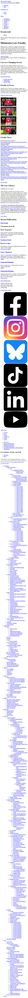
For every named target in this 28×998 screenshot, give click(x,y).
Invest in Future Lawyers (16, 969)
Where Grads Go (11, 677)
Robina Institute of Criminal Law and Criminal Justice (18, 590)
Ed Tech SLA (16, 900)
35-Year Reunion (17, 932)
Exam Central (16, 734)
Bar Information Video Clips (20, 744)
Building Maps (16, 873)
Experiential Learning (12, 564)
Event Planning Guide (21, 752)
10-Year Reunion (17, 925)
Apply (5, 13)
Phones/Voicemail (17, 866)
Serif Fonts (15, 852)
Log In (5, 439)
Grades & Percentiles (15, 692)
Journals (9, 621)
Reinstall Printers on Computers (21, 775)
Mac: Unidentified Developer (22, 787)
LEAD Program (17, 482)
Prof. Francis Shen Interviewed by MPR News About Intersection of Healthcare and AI (14, 158)
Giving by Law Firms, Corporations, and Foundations (17, 982)
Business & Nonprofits (12, 701)
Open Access (4, 237)
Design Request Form (18, 838)
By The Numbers (11, 652)
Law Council (13, 745)
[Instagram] (15, 339)
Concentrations (10, 599)
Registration (13, 720)
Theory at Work (4, 56)
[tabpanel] (14, 102)
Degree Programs (11, 467)
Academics (6, 18)
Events (5, 435)
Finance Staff (16, 876)
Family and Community (13, 703)
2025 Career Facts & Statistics (17, 678)
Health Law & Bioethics (16, 609)
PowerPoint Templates (18, 851)
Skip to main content (6, 1)
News (5, 434)
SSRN (9, 249)
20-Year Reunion (17, 928)
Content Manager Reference (20, 887)
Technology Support (15, 762)
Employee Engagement (18, 882)
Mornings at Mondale (18, 912)
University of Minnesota (15, 459)
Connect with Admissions (16, 633)
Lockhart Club (10, 953)
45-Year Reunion (17, 934)
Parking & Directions (9, 443)
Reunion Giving (11, 947)
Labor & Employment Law (16, 617)
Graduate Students (14, 557)
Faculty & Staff (10, 800)
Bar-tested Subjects (17, 742)
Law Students (10, 669)
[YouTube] (15, 427)
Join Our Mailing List (18, 514)
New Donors (13, 978)
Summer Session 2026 (15, 563)
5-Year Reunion (17, 923)
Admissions (6, 20)
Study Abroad (10, 619)
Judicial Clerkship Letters (19, 834)
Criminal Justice (14, 605)
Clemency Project (14, 575)
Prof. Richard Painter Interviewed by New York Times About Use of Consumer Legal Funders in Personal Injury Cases (14, 163)
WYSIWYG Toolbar (21, 896)
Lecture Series (10, 624)
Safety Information (17, 868)
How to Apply (16, 513)
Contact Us (6, 436)
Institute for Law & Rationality (17, 581)
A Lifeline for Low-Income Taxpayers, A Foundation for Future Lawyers (17, 967)
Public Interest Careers (15, 688)
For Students (10, 695)
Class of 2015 (19, 502)
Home (5, 35)
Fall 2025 (9, 713)
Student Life (13, 747)
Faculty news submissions (19, 822)
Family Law (13, 607)
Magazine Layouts (17, 850)
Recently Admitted (11, 939)
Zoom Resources (17, 905)
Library (5, 23)
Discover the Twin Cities (16, 655)
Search (17, 2)
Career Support (17, 549)
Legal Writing (13, 573)
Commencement (17, 754)
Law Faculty (10, 670)
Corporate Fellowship (15, 684)
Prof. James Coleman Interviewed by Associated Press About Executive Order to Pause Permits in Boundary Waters (14, 178)
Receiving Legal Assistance (13, 699)
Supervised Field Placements (17, 567)
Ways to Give (10, 943)
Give (5, 12)
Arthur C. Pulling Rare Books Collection (15, 209)
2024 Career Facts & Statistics (17, 680)
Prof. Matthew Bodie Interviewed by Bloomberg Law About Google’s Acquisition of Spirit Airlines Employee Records (14, 153)
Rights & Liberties (11, 706)
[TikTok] (15, 386)
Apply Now (4, 430)
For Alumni (10, 694)
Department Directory (9, 446)
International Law (14, 616)
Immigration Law (14, 612)
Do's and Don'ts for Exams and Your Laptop (21, 780)
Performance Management (19, 884)
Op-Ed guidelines (17, 823)
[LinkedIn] (15, 410)
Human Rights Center (15, 578)
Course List (13, 562)
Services (9, 671)
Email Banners (16, 841)
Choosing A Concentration (19, 729)
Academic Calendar (12, 623)
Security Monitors (20, 869)
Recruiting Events (17, 516)
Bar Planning (13, 740)
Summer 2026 (10, 710)
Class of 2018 (19, 498)
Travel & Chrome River (19, 877)
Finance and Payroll (15, 875)
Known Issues (19, 889)
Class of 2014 (19, 503)
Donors (12, 950)
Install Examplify (20, 784)
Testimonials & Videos (18, 527)
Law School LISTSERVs (19, 901)
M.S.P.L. (9, 638)
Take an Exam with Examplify (21, 790)
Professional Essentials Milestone (18, 687)
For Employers (10, 690)
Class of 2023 (19, 491)
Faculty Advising (20, 727)
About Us (9, 674)
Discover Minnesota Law (13, 653)
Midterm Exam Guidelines (19, 819)
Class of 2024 (19, 489)
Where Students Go (18, 525)
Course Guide (10, 559)
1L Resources (16, 726)
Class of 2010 (19, 509)
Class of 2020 (19, 495)
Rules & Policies (14, 756)
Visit (11, 630)
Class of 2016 (19, 500)
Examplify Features (21, 783)
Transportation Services (19, 870)
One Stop (6, 5)
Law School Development (13, 994)
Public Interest (10, 592)
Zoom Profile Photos (21, 907)
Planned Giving (14, 944)
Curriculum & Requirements (20, 477)
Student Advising (14, 833)
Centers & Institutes (11, 574)
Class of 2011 (19, 507)
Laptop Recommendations (19, 793)
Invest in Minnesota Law (16, 972)
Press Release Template (19, 844)
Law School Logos (17, 843)
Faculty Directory (11, 659)
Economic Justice (11, 702)
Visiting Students (14, 651)
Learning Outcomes (18, 470)
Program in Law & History (16, 588)
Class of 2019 (19, 496)
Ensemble (12, 569)
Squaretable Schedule (18, 861)
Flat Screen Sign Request (19, 897)
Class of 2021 (19, 493)
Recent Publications (5, 280)
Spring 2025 (10, 715)
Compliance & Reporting (19, 880)
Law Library (4, 216)
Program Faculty (17, 528)
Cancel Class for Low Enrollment (18, 803)
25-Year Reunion (17, 929)
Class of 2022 (19, 492)
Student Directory (14, 755)
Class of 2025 (19, 488)
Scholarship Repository (12, 666)
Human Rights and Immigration (14, 705)
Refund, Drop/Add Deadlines (17, 722)
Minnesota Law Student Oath (20, 472)
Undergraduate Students (16, 550)
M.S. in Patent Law (15, 521)
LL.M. (11, 474)
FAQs (14, 548)
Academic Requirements (16, 719)
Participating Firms (14, 951)
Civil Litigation (13, 603)
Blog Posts (15, 542)
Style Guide (16, 854)
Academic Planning (15, 724)
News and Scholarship (15, 820)
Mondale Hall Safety (9, 445)
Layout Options (20, 894)
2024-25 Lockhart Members (17, 955)
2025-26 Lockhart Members (17, 957)
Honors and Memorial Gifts (16, 989)
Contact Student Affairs (15, 798)
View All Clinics (11, 708)
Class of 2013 (19, 505)
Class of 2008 (19, 511)
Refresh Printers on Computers (21, 772)
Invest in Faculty (14, 971)
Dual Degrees (13, 546)
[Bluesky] (15, 363)
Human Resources (14, 879)
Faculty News (4, 182)
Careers (5, 24)
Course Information (15, 801)
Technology (13, 886)
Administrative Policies (18, 759)
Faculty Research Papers (13, 665)
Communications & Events (16, 836)
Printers (15, 902)
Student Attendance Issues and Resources (19, 807)
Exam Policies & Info (21, 735)
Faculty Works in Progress (19, 857)
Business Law (13, 602)
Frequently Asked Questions (20, 481)
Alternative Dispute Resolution (17, 601)
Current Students (17, 484)
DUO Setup (16, 898)
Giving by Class (14, 973)
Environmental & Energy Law (17, 606)
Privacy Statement (14, 462)
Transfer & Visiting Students (14, 645)
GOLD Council (14, 919)
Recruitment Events (15, 635)
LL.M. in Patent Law (15, 543)
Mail (14, 865)
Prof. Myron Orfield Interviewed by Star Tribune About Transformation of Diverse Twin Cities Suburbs (14, 168)
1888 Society (16, 946)
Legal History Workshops (19, 858)
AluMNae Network (15, 918)
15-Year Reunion (17, 926)
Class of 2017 (19, 499)
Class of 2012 (19, 506)
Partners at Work (14, 985)
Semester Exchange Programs (17, 620)
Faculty (5, 21)
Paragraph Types (20, 891)
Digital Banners (17, 840)
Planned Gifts (13, 986)
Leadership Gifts (14, 976)
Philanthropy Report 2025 (13, 961)
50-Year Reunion (17, 936)
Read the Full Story (5, 76)
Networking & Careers (15, 914)
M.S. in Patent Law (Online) (17, 541)
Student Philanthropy (12, 958)
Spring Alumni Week (15, 922)
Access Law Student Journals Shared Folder (18, 795)
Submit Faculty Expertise (20, 828)
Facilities (12, 862)
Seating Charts (16, 805)
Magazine (6, 27)
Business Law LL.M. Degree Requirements (21, 479)
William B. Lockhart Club (16, 975)
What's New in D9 (20, 890)
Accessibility (13, 830)
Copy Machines (17, 864)
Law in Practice (14, 570)
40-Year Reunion (17, 933)
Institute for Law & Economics (17, 580)
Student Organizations (18, 751)
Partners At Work (11, 948)
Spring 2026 (10, 712)
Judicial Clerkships (14, 685)
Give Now (9, 941)
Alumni (9, 909)
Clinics (5, 25)
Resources (15, 904)
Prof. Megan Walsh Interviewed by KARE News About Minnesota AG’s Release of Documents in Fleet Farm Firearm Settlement (14, 148)
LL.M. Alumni (16, 485)
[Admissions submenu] (10, 20)
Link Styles (19, 893)
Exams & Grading (14, 809)
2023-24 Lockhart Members (17, 954)
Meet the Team (16, 475)
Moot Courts (13, 571)
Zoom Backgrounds (21, 908)
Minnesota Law (4, 9)
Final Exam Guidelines (18, 818)
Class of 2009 (19, 510)
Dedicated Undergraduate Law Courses (19, 553)
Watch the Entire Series (6, 95)
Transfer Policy (13, 649)
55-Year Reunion (17, 937)
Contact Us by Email (6, 290)
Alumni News (13, 921)
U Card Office (16, 872)
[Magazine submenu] (9, 27)
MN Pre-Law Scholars (12, 656)
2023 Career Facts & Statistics (17, 681)
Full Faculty (13, 660)
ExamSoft (15, 777)
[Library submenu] (8, 23)
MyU (5, 7)
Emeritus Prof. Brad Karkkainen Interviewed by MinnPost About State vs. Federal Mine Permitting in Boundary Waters (14, 173)
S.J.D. (11, 517)
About (5, 438)
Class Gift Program (14, 960)
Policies (12, 832)
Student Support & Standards (20, 761)
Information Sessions (15, 631)
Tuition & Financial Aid (16, 634)
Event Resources (17, 845)
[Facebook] (15, 315)
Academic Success (17, 733)
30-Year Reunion (17, 930)
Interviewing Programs (15, 691)
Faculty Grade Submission (19, 813)
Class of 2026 (19, 486)
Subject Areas (13, 560)
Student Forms (13, 797)
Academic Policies (17, 758)
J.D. (11, 468)
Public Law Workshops (19, 859)
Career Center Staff (11, 697)
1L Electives (19, 731)
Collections (9, 673)
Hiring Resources (17, 883)
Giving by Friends (14, 980)
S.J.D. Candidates (17, 520)
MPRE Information (18, 741)
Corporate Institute (14, 577)
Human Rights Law (15, 610)
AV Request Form (17, 837)
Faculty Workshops (14, 855)
